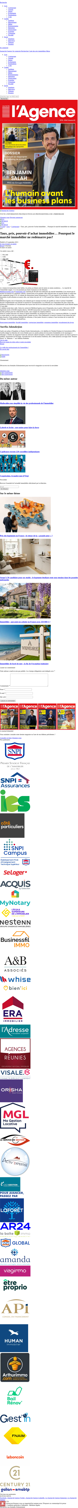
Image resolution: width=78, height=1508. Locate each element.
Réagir (2, 246)
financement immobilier (7, 322)
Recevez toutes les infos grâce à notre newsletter (15, 342)
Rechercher (4, 98)
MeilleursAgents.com (7, 291)
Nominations (12, 15)
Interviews (11, 40)
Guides (6, 19)
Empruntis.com (20, 291)
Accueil (2, 226)
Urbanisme (11, 33)
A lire (10, 17)
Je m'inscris (4, 489)
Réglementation (13, 26)
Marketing (11, 28)
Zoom (6, 37)
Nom (2, 689)
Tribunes (11, 42)
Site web (3, 697)
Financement (12, 30)
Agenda (10, 9)
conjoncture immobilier (36, 322)
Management (12, 22)
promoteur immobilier (51, 322)
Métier (10, 24)
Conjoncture (12, 8)
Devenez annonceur (16, 217)
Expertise (11, 31)
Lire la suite (4, 340)
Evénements (12, 13)
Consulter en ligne (6, 738)
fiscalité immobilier (22, 322)
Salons (10, 11)
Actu (5, 6)
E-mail (2, 693)
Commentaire (5, 686)
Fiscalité (10, 35)
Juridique (11, 20)
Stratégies (11, 39)
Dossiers (11, 44)
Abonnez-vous (4, 217)
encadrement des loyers (66, 322)
